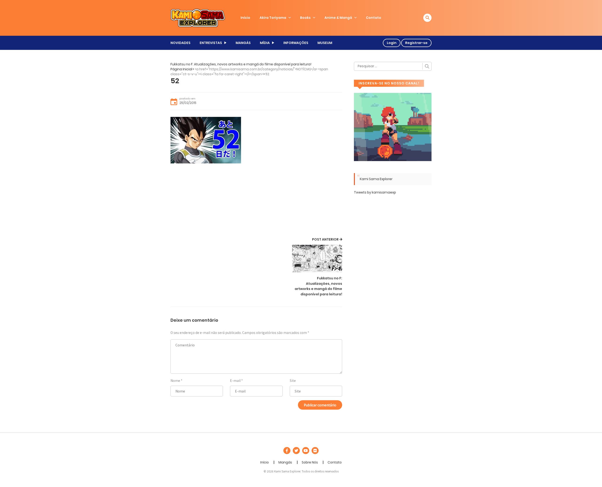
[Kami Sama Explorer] (197, 17)
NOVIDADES (180, 42)
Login (391, 42)
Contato (373, 17)
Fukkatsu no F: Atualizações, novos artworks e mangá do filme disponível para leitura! (240, 64)
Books (305, 17)
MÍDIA (265, 42)
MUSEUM (324, 42)
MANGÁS (243, 42)
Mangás (285, 462)
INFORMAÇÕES (295, 42)
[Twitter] (296, 450)
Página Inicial (181, 69)
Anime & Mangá (338, 17)
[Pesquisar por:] (393, 66)
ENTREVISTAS (211, 42)
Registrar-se (416, 42)
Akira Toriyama (273, 17)
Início (245, 17)
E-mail (235, 380)
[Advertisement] (256, 201)
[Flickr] (315, 450)
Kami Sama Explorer (376, 179)
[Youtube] (305, 450)
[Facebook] (286, 450)
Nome (175, 380)
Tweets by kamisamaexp (375, 192)
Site (293, 380)
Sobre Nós (310, 462)
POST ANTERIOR (325, 239)
